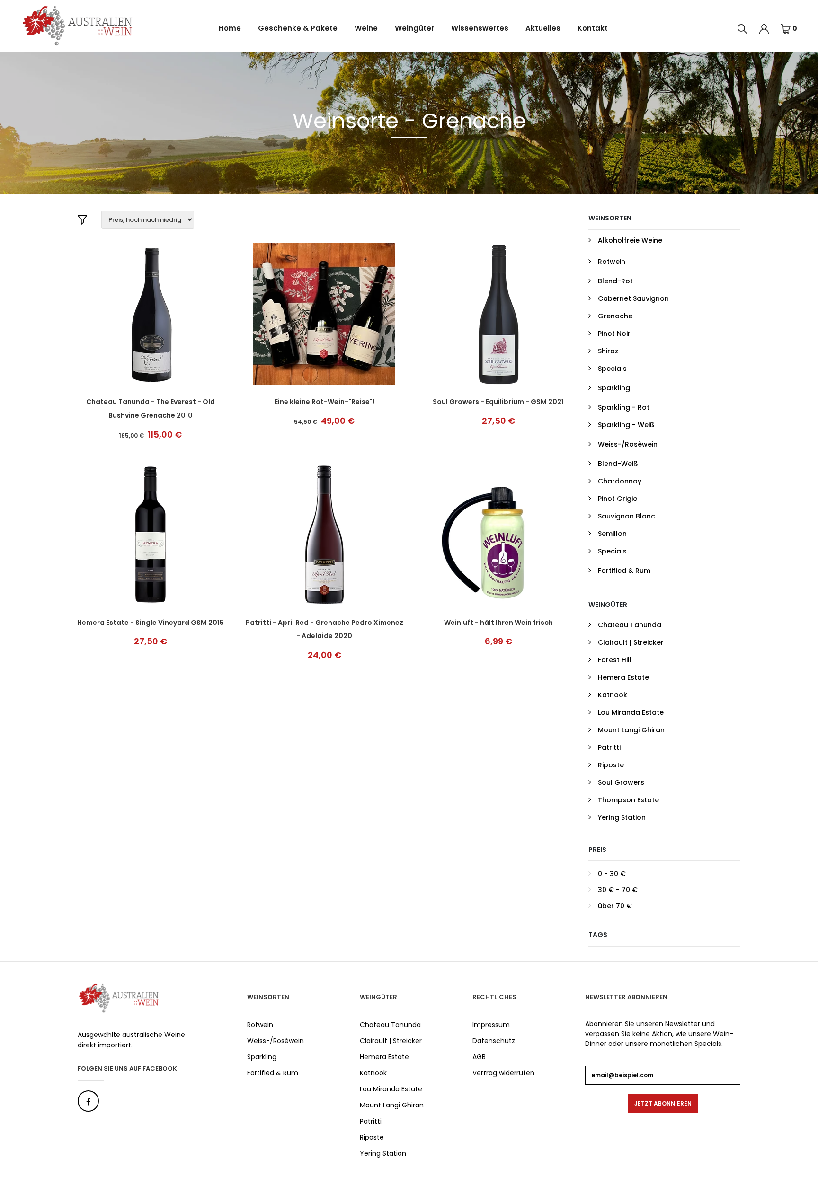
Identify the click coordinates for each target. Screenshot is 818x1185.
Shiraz (608, 351)
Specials (612, 368)
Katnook (612, 695)
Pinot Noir (614, 333)
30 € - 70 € (618, 890)
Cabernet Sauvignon (633, 298)
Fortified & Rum (624, 570)
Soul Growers (621, 782)
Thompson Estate (628, 800)
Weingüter (414, 28)
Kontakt (593, 28)
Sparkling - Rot (623, 407)
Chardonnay (619, 481)
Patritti (609, 747)
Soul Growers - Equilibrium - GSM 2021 (498, 401)
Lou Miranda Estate (631, 712)
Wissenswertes (479, 28)
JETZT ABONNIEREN (663, 1103)
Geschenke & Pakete (298, 28)
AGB (479, 1057)
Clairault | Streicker (631, 642)
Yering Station (622, 817)
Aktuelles (542, 28)
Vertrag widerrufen (503, 1073)
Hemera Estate (623, 677)
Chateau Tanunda (629, 625)
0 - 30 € (612, 873)
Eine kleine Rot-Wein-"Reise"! (324, 401)
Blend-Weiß (618, 463)
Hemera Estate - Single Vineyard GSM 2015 (150, 622)
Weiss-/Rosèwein (628, 444)
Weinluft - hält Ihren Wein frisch (498, 622)
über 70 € (615, 906)
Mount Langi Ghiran (631, 730)
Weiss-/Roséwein (275, 1040)
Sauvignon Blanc (626, 516)
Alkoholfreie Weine (630, 240)
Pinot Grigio (618, 498)
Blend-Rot (615, 281)
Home (230, 28)
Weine (366, 28)
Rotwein (611, 261)
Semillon (612, 533)
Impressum (491, 1024)
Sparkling (614, 388)
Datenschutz (493, 1040)
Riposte (611, 765)
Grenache (615, 316)
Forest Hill (614, 660)
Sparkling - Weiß (626, 425)
